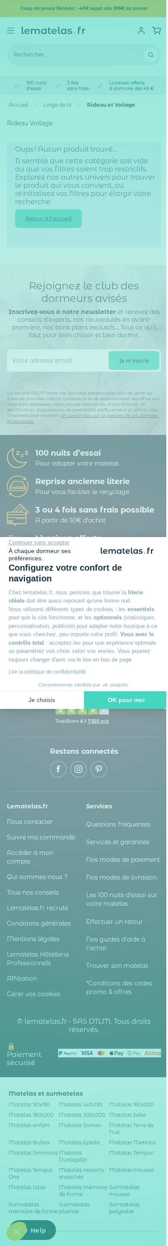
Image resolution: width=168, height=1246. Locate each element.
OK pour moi (126, 699)
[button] (16, 1231)
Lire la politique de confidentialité (47, 672)
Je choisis (41, 699)
